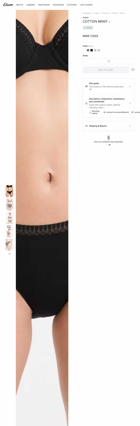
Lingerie (97, 13)
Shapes (114, 13)
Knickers (105, 13)
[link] (19, 5)
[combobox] (109, 61)
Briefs (122, 13)
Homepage (87, 13)
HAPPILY (86, 17)
